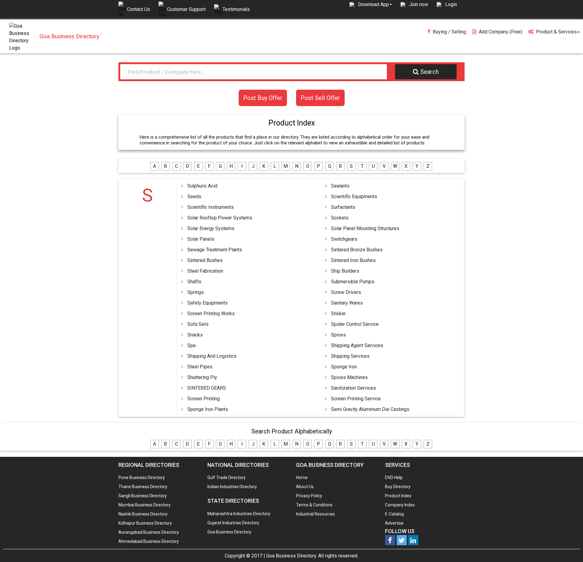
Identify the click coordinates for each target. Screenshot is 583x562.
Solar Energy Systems (210, 228)
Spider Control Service (355, 324)
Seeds (194, 196)
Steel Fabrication (205, 271)
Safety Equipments (207, 303)
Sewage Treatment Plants (214, 250)
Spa (191, 345)
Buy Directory (398, 486)
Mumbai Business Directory (144, 504)
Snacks (195, 335)
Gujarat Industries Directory (233, 522)
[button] (375, 4)
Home (302, 477)
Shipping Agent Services (357, 345)
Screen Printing (203, 399)
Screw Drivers (346, 292)
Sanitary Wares (347, 303)
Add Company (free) (500, 32)
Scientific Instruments (210, 207)
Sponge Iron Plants (207, 409)
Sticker (338, 313)
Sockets (340, 218)
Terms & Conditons (314, 504)
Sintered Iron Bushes (353, 260)
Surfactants (343, 207)
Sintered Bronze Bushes (357, 250)
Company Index (400, 504)
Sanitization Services (353, 388)
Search (429, 71)
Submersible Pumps (352, 281)
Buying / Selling (449, 32)
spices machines (349, 377)
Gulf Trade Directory (226, 477)
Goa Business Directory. (291, 556)
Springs (195, 292)
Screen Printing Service (356, 399)
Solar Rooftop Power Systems (219, 218)
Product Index (398, 495)
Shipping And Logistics (212, 356)
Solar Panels (200, 239)
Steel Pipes (200, 367)
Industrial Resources (315, 514)
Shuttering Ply (202, 377)
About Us (305, 486)
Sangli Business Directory (142, 495)
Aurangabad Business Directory (148, 532)
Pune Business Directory (141, 477)
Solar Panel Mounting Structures (365, 228)
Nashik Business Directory (143, 514)
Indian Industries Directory (232, 486)
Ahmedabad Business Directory (148, 541)
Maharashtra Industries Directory (238, 513)
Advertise (394, 523)
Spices (338, 335)
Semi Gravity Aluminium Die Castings (370, 409)
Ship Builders (345, 271)
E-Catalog (394, 514)
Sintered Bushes (205, 260)
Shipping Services (350, 356)
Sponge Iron (344, 367)
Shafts (194, 281)
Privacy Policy (309, 495)
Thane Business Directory (142, 486)
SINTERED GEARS (206, 388)
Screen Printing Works (211, 313)
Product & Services (556, 32)
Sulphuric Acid (202, 186)
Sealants (340, 186)
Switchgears (344, 239)
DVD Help (394, 477)
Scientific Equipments (354, 196)
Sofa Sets (198, 324)
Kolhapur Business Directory (145, 523)
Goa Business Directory (229, 531)
